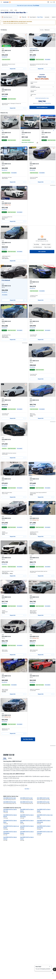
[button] (48, 2)
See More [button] (27, 788)
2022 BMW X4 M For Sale (26, 802)
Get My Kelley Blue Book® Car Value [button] (42, 98)
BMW (11, 10)
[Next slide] (53, 130)
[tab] (5, 758)
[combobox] (9, 17)
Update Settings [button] (48, 103)
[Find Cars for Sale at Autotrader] (7, 2)
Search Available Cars (42, 107)
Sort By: (42, 30)
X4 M (16, 10)
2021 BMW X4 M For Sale (43, 798)
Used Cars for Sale (4, 10)
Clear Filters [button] (40, 17)
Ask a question (42, 251)
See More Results (28, 739)
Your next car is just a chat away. (28, 5)
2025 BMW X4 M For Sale (9, 798)
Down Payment (33, 90)
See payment (4, 56)
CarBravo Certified (33, 48)
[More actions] (25, 69)
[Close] (49, 967)
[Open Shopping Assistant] (54, 969)
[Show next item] (25, 271)
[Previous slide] (2, 130)
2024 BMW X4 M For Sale (9, 802)
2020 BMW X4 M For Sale (43, 802)
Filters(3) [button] (24, 17)
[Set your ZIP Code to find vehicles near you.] (27, 13)
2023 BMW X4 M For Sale (26, 798)
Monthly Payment (34, 82)
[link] (48, 59)
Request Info (12, 68)
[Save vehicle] (26, 35)
